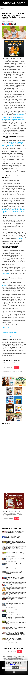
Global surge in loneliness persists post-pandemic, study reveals (15, 599)
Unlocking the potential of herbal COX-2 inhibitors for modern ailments (14, 537)
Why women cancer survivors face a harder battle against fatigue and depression (15, 532)
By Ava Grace (13, 533)
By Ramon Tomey (14, 618)
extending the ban (6, 273)
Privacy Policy (13, 664)
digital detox (5, 345)
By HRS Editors (13, 591)
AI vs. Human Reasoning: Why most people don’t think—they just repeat (15, 559)
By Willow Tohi (13, 545)
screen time (8, 349)
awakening (17, 339)
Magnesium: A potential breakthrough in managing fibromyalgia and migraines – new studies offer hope (15, 542)
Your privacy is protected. (7, 371)
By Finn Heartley (13, 561)
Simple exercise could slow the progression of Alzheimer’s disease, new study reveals (16, 610)
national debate (19, 345)
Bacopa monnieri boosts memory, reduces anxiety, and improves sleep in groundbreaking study (16, 622)
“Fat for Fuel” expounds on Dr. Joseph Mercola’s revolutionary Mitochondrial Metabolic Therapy (14, 639)
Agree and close (15, 667)
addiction (11, 339)
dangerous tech (12, 344)
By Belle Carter (13, 538)
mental (13, 345)
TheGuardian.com (6, 327)
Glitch (9, 345)
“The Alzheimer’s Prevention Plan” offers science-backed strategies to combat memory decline (16, 605)
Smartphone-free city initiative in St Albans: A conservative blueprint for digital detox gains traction (15, 553)
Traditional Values (18, 350)
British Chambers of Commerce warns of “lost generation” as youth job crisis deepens (16, 594)
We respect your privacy (18, 658)
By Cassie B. (13, 550)
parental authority (6, 347)
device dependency (21, 344)
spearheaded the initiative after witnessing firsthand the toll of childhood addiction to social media (12, 144)
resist (3, 349)
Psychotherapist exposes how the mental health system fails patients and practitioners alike (15, 578)
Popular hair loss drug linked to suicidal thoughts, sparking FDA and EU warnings (14, 548)
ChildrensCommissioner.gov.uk (9, 332)
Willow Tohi (10, 21)
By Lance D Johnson (14, 568)
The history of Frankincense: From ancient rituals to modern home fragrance (15, 589)
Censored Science (10, 342)
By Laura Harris (13, 596)
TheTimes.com (5, 330)
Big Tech (10, 341)
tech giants (11, 350)
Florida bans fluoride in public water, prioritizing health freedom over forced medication (14, 572)
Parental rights (14, 347)
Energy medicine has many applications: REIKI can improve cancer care (16, 628)
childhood (17, 342)
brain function (15, 341)
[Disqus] (14, 442)
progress (21, 347)
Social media (14, 349)
